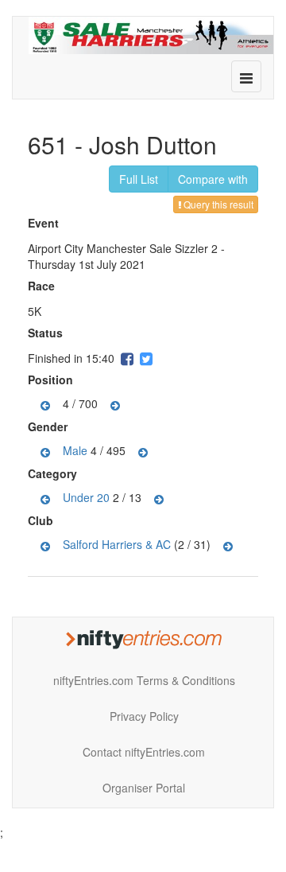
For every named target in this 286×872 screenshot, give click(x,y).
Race (43, 286)
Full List (138, 179)
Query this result (217, 204)
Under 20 (86, 496)
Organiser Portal (143, 788)
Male (75, 449)
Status (47, 333)
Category (54, 473)
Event (45, 223)
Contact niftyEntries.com (144, 752)
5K (34, 311)
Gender (50, 426)
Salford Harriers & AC (117, 543)
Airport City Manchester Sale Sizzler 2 (123, 248)
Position (52, 379)
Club (42, 520)
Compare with (213, 179)
